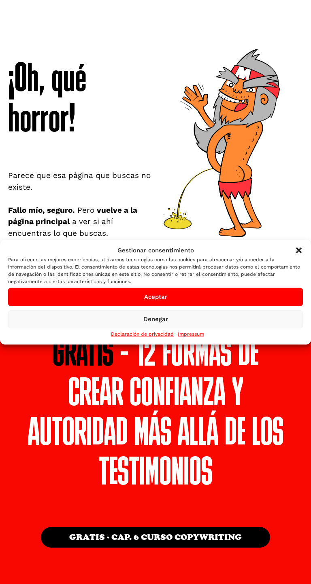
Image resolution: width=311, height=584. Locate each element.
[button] (299, 250)
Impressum (191, 333)
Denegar (155, 319)
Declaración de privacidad (142, 333)
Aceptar (155, 296)
